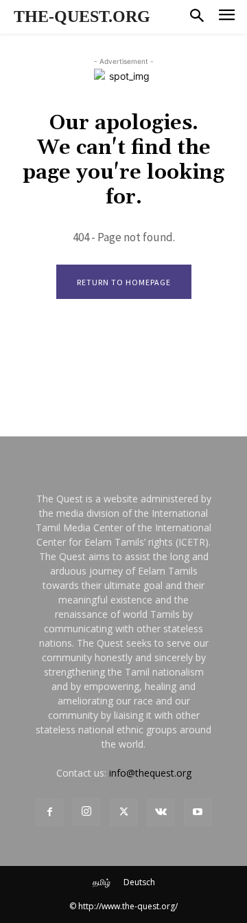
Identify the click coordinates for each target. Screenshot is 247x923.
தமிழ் (101, 882)
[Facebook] (49, 812)
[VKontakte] (160, 812)
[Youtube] (197, 812)
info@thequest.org (150, 772)
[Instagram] (86, 811)
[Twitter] (123, 812)
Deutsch (139, 882)
